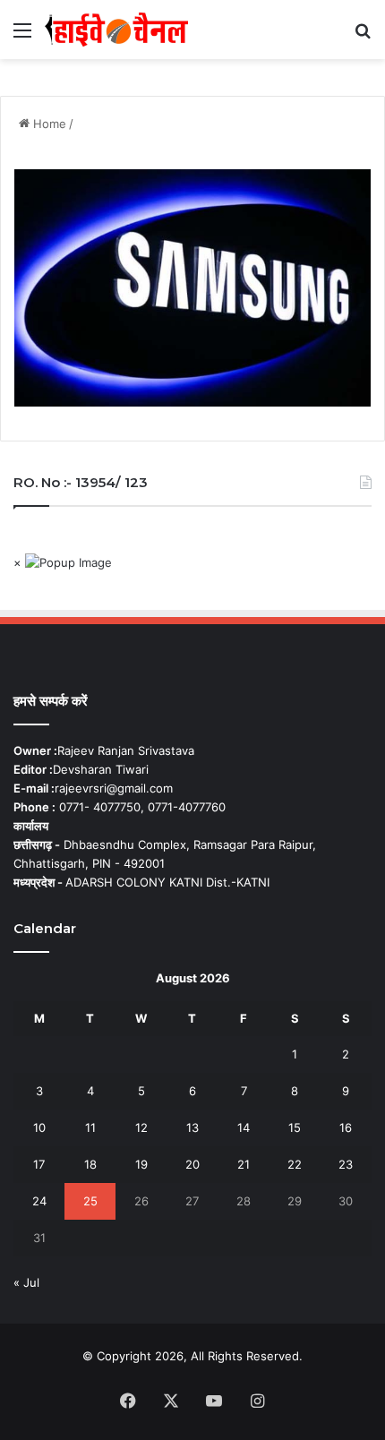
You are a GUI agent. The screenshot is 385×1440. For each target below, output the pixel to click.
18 (90, 1164)
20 (192, 1164)
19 (141, 1164)
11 (90, 1127)
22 (294, 1164)
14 (243, 1127)
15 (294, 1127)
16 (345, 1127)
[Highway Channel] (116, 30)
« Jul (26, 1282)
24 (39, 1201)
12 (141, 1127)
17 (39, 1164)
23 (345, 1164)
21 (243, 1164)
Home (48, 123)
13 (192, 1127)
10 (39, 1127)
